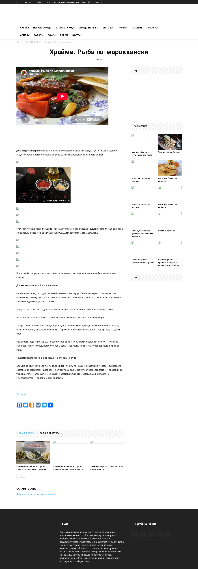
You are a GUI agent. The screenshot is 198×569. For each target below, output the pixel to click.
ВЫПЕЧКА (108, 27)
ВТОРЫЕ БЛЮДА (65, 27)
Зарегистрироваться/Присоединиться (63, 2)
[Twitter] (174, 2)
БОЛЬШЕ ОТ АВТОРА (50, 433)
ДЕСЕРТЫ (138, 27)
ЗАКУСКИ (152, 27)
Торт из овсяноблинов (169, 152)
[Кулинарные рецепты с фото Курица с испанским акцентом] (33, 452)
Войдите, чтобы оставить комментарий (36, 494)
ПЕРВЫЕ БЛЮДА (42, 27)
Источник (21, 394)
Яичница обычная (166, 231)
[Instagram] (169, 2)
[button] (178, 27)
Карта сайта (87, 2)
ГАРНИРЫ (123, 27)
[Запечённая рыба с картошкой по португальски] (107, 452)
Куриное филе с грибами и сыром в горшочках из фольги (168, 262)
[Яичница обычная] (170, 220)
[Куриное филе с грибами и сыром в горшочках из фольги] (170, 249)
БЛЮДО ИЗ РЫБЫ (88, 27)
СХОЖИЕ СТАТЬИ (27, 433)
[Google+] (164, 2)
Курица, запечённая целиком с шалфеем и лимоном (142, 233)
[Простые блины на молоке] (143, 168)
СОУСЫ (52, 35)
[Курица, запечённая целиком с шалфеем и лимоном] (143, 220)
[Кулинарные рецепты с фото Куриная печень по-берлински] (70, 452)
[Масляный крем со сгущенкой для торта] (143, 142)
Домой (19, 42)
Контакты (99, 2)
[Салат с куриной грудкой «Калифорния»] (143, 249)
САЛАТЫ (38, 35)
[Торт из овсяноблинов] (170, 142)
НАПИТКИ (24, 35)
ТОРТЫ (64, 35)
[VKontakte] (179, 2)
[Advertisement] (63, 139)
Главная (24, 27)
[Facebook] (159, 2)
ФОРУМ (76, 35)
